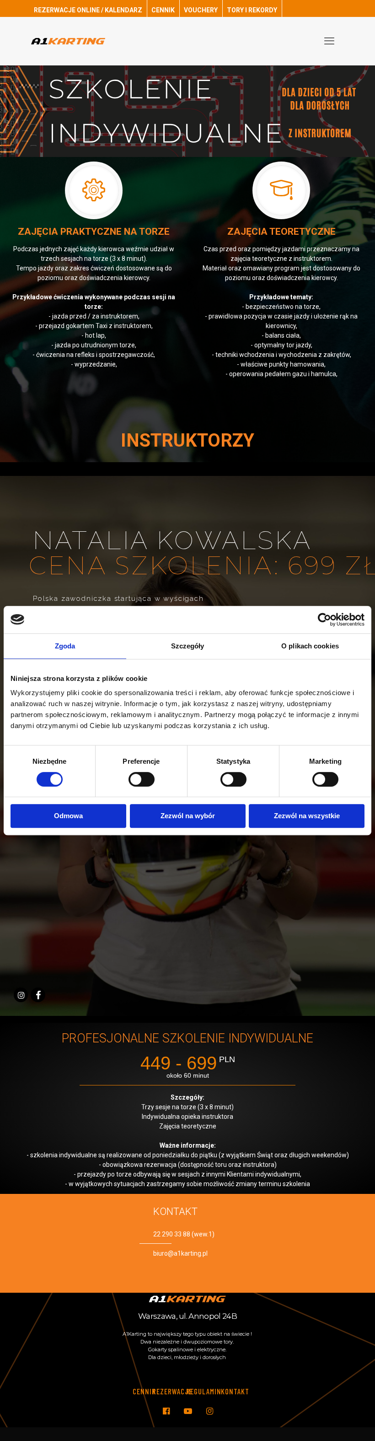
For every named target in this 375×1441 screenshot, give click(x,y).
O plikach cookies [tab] (310, 646)
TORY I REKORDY (252, 10)
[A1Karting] (68, 41)
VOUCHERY (201, 10)
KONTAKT (235, 1391)
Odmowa (68, 816)
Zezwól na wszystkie (307, 816)
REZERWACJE (172, 1391)
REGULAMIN (203, 1391)
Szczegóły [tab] (187, 646)
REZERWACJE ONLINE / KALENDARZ (88, 10)
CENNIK (163, 10)
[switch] (142, 779)
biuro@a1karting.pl (180, 1253)
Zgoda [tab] (65, 646)
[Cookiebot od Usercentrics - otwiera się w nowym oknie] (324, 619)
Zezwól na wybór (188, 816)
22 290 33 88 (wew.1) (183, 1234)
